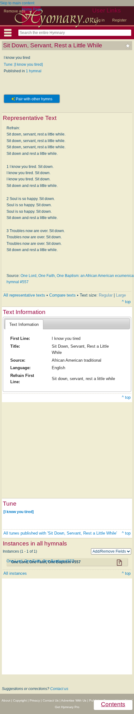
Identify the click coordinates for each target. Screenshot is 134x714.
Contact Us (51, 700)
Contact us (59, 689)
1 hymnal (33, 71)
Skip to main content (17, 3)
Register (119, 20)
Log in (99, 20)
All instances (15, 573)
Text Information (24, 324)
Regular (105, 295)
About (6, 700)
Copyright (20, 700)
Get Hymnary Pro (67, 707)
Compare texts (62, 295)
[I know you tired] (18, 511)
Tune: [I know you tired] (23, 64)
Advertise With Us (73, 700)
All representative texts (24, 295)
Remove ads (14, 11)
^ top (126, 301)
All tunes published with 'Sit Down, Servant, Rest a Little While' (60, 533)
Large (121, 295)
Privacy (35, 700)
